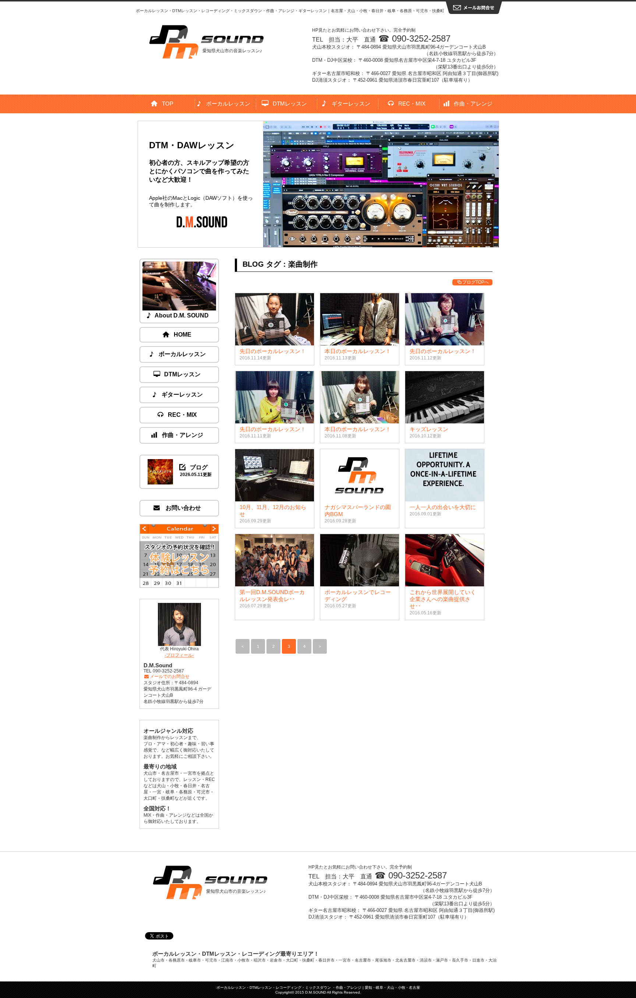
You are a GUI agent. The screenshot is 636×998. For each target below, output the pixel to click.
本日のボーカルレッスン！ (358, 351)
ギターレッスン (351, 103)
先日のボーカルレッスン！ (273, 351)
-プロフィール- (179, 655)
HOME (182, 334)
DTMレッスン (290, 103)
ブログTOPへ (475, 282)
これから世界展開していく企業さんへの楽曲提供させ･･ (443, 599)
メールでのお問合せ (170, 676)
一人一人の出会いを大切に (443, 507)
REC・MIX (411, 103)
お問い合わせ (182, 508)
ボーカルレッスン (228, 103)
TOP (167, 103)
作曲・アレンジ (473, 103)
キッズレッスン (429, 429)
